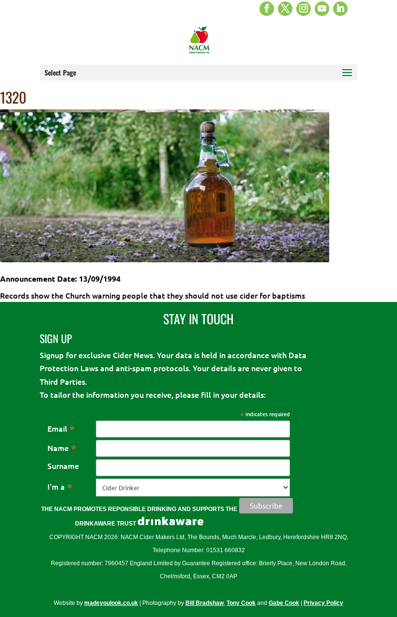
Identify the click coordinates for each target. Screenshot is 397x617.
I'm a (60, 486)
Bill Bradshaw (204, 603)
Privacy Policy (323, 603)
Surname (63, 465)
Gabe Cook (284, 603)
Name (61, 447)
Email (61, 428)
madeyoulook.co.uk (111, 603)
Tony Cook (241, 603)
